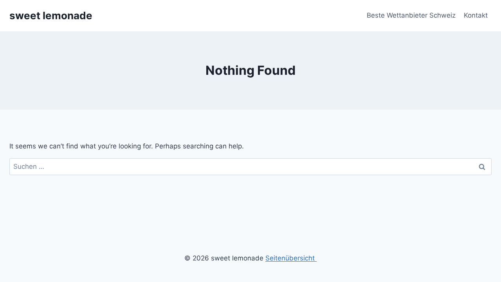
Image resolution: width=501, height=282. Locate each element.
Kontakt (476, 15)
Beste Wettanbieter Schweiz (411, 15)
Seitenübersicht (291, 258)
